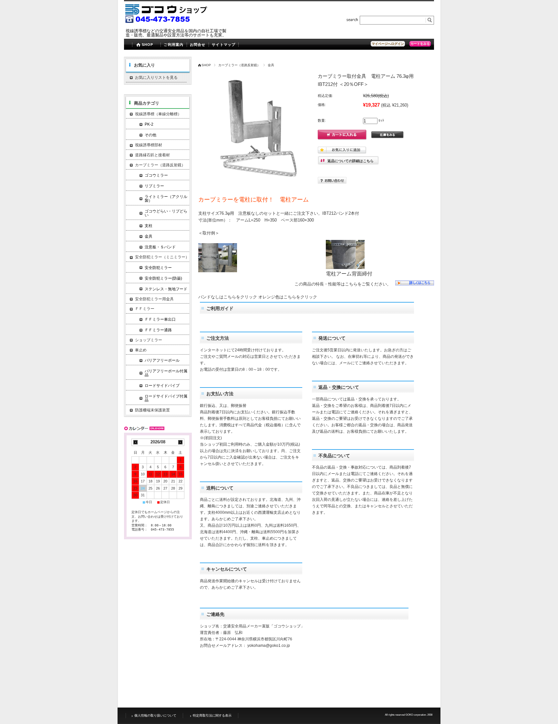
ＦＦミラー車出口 (160, 319)
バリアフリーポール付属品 (166, 373)
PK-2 (149, 124)
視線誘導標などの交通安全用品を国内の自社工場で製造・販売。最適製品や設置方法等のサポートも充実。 (176, 32)
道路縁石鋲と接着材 (152, 155)
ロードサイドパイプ (162, 385)
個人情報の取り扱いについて (155, 715)
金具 (271, 65)
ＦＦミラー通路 (158, 330)
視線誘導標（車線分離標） (158, 114)
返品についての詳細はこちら (350, 161)
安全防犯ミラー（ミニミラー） (162, 257)
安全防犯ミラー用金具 (154, 299)
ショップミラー (148, 340)
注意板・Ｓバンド (160, 247)
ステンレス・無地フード (166, 289)
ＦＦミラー (144, 308)
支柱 (148, 225)
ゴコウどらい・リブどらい (166, 213)
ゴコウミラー (156, 175)
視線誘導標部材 (148, 145)
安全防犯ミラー (158, 267)
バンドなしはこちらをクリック (227, 297)
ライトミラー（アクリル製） (166, 198)
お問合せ (197, 45)
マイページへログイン (388, 44)
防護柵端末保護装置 (152, 410)
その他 (150, 135)
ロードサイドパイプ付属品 (166, 398)
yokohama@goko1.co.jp (268, 645)
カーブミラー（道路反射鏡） (239, 65)
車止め (141, 350)
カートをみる (420, 44)
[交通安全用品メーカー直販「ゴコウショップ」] (167, 22)
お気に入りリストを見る (156, 77)
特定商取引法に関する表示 (212, 715)
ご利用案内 (173, 45)
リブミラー (154, 186)
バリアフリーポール (162, 360)
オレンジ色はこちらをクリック (287, 297)
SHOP (147, 45)
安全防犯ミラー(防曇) (163, 278)
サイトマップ (223, 45)
